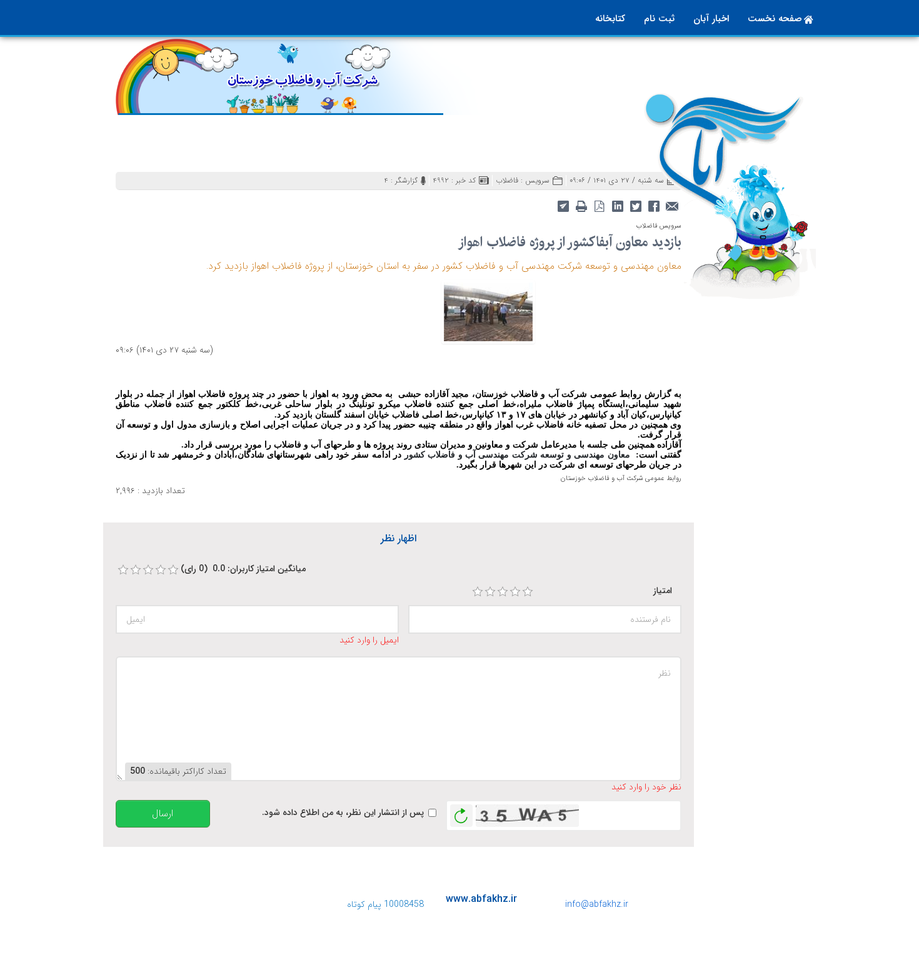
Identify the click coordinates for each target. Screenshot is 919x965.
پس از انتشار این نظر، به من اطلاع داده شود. (343, 812)
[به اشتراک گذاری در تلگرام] (563, 205)
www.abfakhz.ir (481, 899)
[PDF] (599, 205)
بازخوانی (461, 812)
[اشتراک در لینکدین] (617, 205)
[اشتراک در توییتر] (635, 205)
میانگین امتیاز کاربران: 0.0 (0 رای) (243, 569)
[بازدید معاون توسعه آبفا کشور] (488, 311)
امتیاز (662, 591)
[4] (515, 592)
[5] (527, 592)
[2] (490, 592)
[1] (477, 592)
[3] (502, 592)
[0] (123, 570)
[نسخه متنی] (581, 205)
